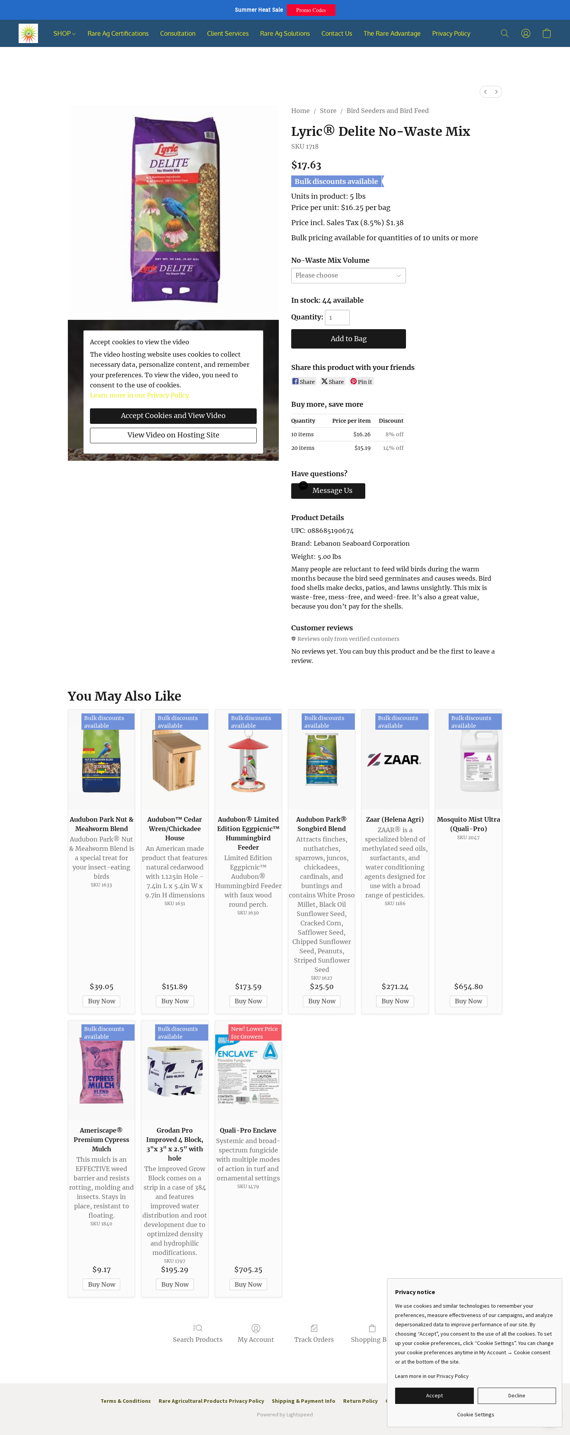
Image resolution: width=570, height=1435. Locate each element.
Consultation (177, 33)
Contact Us (336, 33)
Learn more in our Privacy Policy (432, 1376)
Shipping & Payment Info (303, 1400)
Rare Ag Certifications (118, 33)
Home (300, 111)
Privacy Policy (451, 33)
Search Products (198, 1339)
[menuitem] (485, 91)
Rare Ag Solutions (285, 33)
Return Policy (360, 1400)
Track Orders (314, 1339)
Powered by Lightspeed (285, 1414)
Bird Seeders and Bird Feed (388, 111)
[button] (311, 10)
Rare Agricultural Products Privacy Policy (211, 1400)
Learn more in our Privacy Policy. (140, 395)
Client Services (228, 33)
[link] (475, 1411)
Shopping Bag (372, 1339)
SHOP (63, 33)
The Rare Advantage (392, 33)
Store (328, 111)
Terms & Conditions (125, 1400)
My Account (256, 1339)
